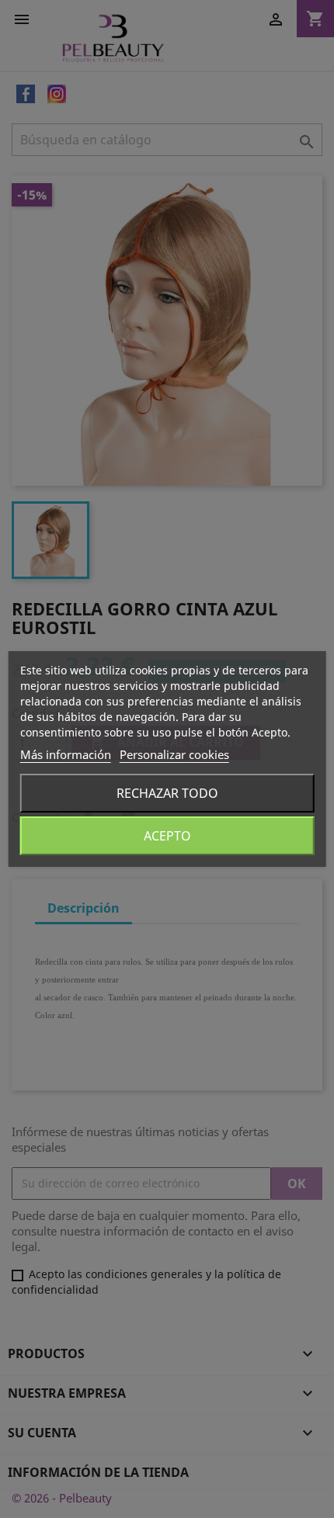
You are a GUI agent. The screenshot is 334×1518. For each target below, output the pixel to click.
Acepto (167, 835)
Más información (65, 754)
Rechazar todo (167, 793)
